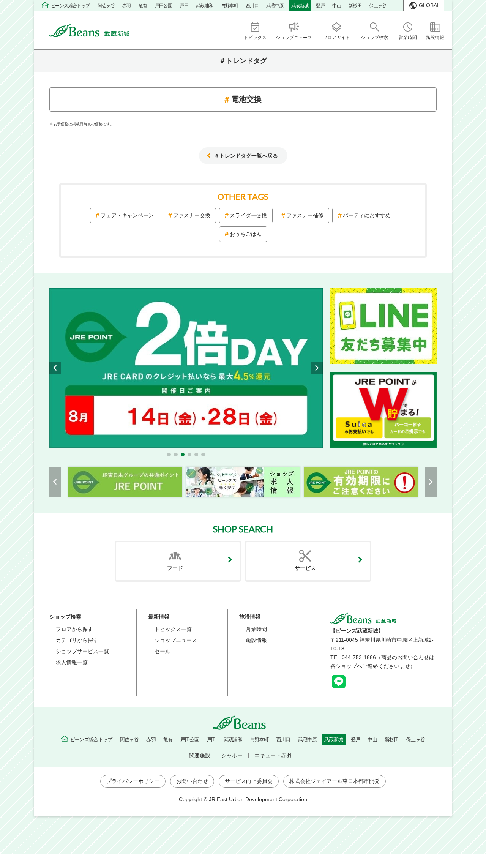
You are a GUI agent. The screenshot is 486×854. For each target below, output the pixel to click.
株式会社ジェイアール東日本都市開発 (334, 781)
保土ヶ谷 (378, 5)
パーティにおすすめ (367, 215)
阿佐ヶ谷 (106, 5)
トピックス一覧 (173, 629)
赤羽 (126, 5)
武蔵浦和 (204, 5)
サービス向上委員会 (249, 781)
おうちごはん (246, 234)
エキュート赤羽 (273, 755)
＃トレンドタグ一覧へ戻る (246, 155)
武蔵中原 (275, 5)
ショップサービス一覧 (82, 651)
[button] (169, 454)
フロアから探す (74, 629)
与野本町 (229, 5)
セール (162, 651)
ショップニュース (176, 640)
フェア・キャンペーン (127, 215)
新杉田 (355, 5)
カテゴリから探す (77, 640)
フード (175, 568)
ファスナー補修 (304, 215)
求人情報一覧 (72, 662)
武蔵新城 (300, 5)
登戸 (320, 5)
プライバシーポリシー (132, 781)
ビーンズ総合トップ (70, 5)
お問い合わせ (192, 781)
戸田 (184, 5)
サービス (305, 568)
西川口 (252, 5)
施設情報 (256, 640)
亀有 (143, 5)
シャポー (232, 755)
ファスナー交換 (191, 215)
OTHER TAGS (243, 196)
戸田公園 (163, 5)
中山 (336, 5)
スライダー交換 (248, 215)
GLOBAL (429, 5)
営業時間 (256, 629)
